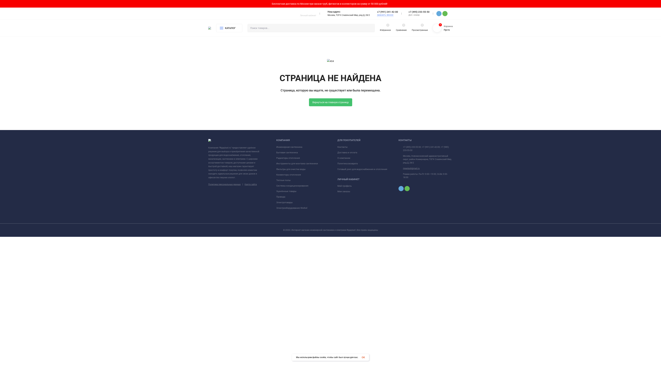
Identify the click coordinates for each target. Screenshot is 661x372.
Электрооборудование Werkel (291, 208)
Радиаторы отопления (288, 158)
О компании (343, 158)
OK (363, 357)
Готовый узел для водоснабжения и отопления (362, 169)
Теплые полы (283, 180)
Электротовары (284, 202)
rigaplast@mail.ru (411, 168)
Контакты (342, 147)
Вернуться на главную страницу (330, 102)
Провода (280, 196)
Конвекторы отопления (288, 174)
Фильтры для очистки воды (291, 169)
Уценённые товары (286, 191)
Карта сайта (251, 184)
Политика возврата (347, 163)
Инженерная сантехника (289, 147)
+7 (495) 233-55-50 (418, 12)
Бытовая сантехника (287, 152)
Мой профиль (344, 186)
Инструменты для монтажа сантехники (297, 163)
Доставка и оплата (347, 152)
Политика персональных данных (224, 184)
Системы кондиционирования (292, 185)
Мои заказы (343, 191)
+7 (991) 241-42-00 (387, 12)
